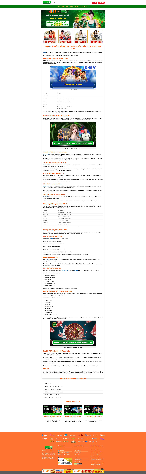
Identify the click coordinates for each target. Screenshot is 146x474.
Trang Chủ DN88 (60, 6)
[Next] (103, 415)
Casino (66, 6)
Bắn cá (76, 6)
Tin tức (87, 6)
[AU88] (57, 471)
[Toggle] (44, 383)
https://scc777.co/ (98, 451)
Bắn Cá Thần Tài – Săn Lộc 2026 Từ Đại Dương (52, 417)
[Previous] (43, 415)
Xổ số (80, 6)
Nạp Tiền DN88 (65, 270)
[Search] (54, 2)
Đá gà (83, 6)
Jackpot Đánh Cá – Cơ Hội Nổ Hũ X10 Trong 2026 (73, 417)
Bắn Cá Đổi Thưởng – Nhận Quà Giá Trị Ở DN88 (93, 417)
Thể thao (71, 6)
